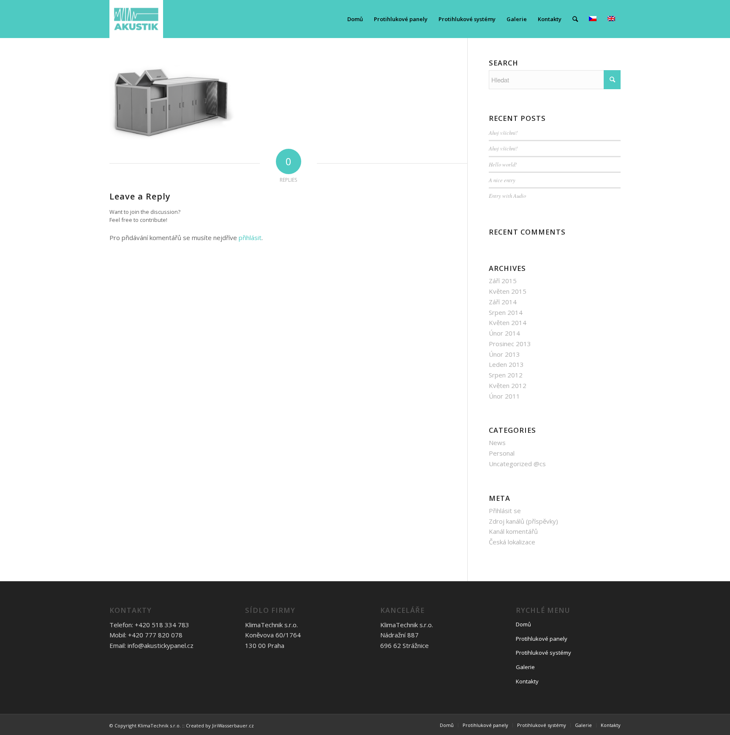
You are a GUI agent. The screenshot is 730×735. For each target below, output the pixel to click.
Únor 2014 (504, 333)
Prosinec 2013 (510, 343)
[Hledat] (575, 19)
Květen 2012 (507, 385)
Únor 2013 (504, 354)
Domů (523, 624)
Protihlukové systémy (543, 652)
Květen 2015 (507, 291)
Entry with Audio (507, 195)
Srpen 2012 (506, 375)
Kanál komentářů (513, 531)
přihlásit (250, 237)
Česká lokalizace (512, 542)
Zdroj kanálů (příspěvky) (523, 521)
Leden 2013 (506, 364)
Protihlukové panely (541, 638)
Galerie (525, 667)
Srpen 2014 (506, 312)
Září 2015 (503, 280)
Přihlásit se (505, 510)
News (497, 442)
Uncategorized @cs (517, 463)
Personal (502, 453)
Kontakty (527, 681)
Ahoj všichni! (503, 132)
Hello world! (503, 164)
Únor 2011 (504, 396)
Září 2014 (503, 302)
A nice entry (502, 179)
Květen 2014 (507, 322)
